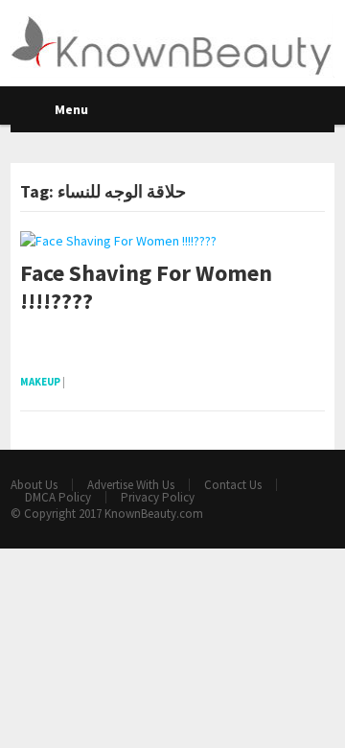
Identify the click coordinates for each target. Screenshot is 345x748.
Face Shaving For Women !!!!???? (146, 288)
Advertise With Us (130, 485)
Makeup (40, 381)
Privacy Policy (158, 497)
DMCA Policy (58, 497)
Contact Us (233, 485)
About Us (34, 485)
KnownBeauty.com (153, 513)
